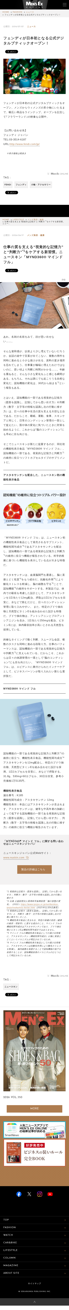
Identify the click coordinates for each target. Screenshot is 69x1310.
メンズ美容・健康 (36, 220)
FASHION (17, 12)
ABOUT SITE (11, 1273)
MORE (34, 1109)
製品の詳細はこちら (33, 869)
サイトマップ (34, 1284)
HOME (6, 12)
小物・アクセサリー (41, 185)
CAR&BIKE (10, 1242)
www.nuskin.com (14, 857)
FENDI (8, 185)
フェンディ (21, 185)
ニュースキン (11, 987)
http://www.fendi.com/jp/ (25, 144)
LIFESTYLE (18, 220)
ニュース (30, 12)
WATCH (8, 1235)
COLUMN (9, 1258)
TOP (6, 1220)
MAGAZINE (10, 1265)
